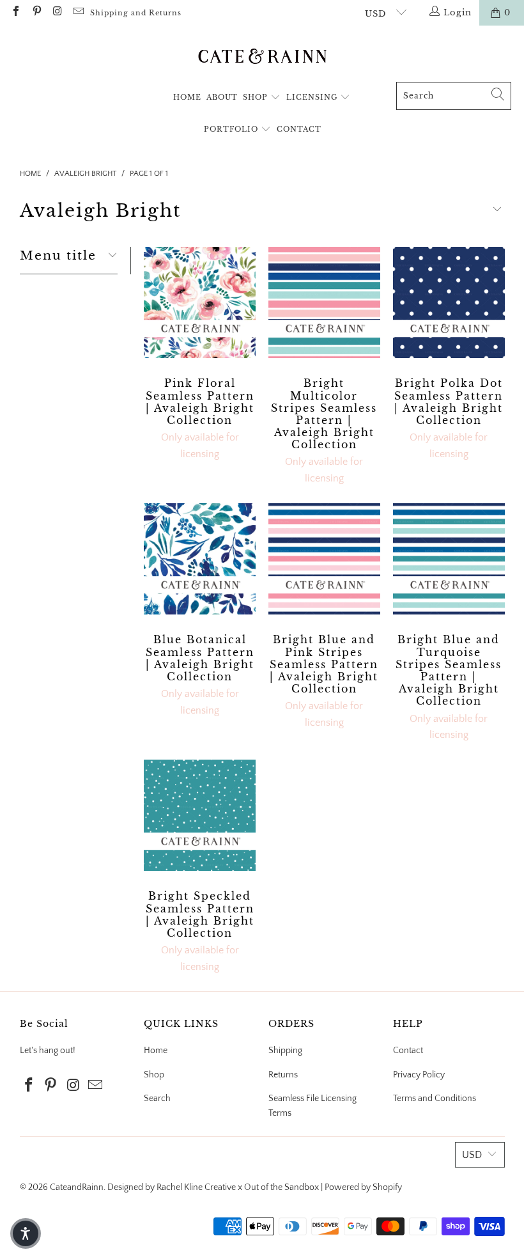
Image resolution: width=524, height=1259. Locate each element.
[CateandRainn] (262, 57)
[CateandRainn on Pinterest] (36, 12)
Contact (408, 1050)
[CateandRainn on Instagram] (57, 12)
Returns (283, 1075)
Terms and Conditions (434, 1098)
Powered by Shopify (363, 1187)
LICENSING (313, 97)
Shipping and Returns (135, 12)
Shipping (285, 1050)
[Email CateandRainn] (77, 12)
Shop (154, 1075)
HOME (187, 97)
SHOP (256, 97)
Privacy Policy (419, 1075)
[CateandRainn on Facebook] (15, 12)
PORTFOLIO (232, 129)
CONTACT (299, 129)
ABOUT (222, 97)
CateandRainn (77, 1187)
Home (155, 1050)
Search (157, 1098)
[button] (25, 1233)
